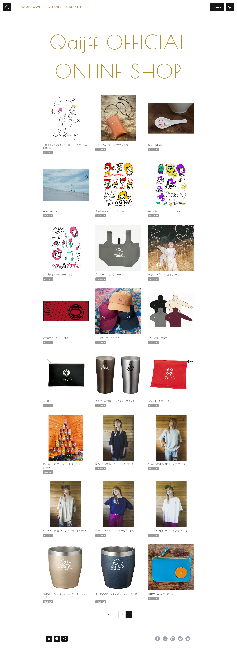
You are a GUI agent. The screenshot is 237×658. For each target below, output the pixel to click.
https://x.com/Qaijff (165, 638)
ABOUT (38, 7)
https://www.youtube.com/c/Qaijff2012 (180, 638)
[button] (217, 7)
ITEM (68, 7)
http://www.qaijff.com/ (187, 638)
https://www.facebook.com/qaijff (157, 638)
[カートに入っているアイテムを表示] (230, 7)
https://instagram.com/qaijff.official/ (172, 638)
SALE (78, 7)
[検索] (7, 7)
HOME (25, 7)
